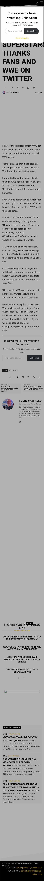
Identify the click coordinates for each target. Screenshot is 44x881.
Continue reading (22, 38)
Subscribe (31, 31)
